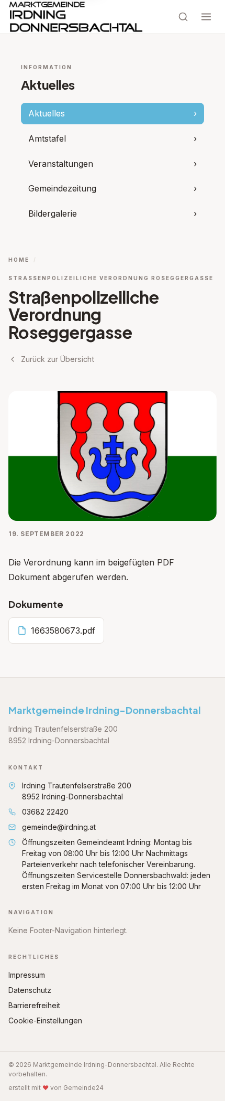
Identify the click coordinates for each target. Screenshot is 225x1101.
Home (18, 259)
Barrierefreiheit (34, 1005)
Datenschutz (29, 990)
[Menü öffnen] (206, 16)
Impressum (26, 974)
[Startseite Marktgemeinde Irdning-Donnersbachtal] (76, 17)
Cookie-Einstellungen (45, 1020)
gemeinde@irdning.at (59, 826)
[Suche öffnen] (183, 16)
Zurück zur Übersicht (57, 359)
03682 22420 (45, 811)
